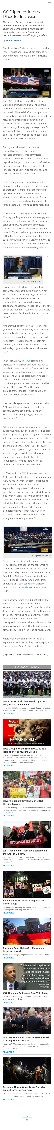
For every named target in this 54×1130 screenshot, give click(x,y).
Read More (8, 714)
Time (27, 360)
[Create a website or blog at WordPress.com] (27, 1120)
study (13, 587)
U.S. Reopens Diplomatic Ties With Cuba (25, 993)
